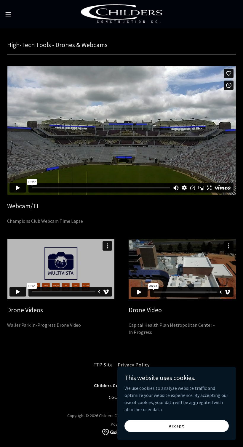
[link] (121, 14)
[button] (20, 14)
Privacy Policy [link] (134, 365)
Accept (176, 425)
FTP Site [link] (103, 365)
